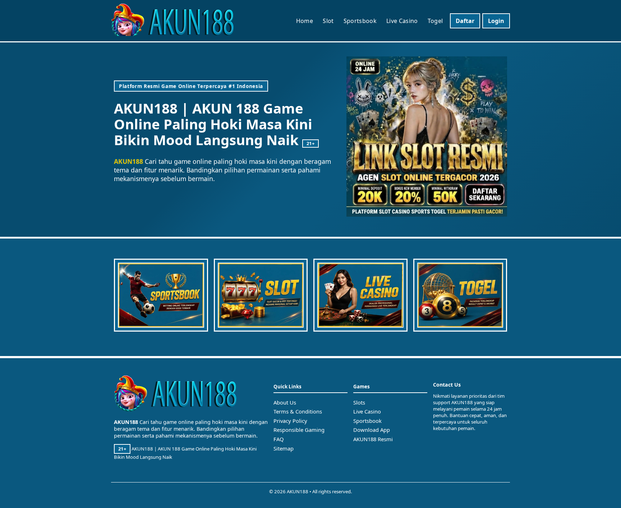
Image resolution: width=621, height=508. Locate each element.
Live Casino (402, 21)
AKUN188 (128, 161)
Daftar (465, 21)
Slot (328, 21)
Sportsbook (360, 21)
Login (496, 21)
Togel (435, 21)
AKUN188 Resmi (373, 439)
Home (304, 21)
